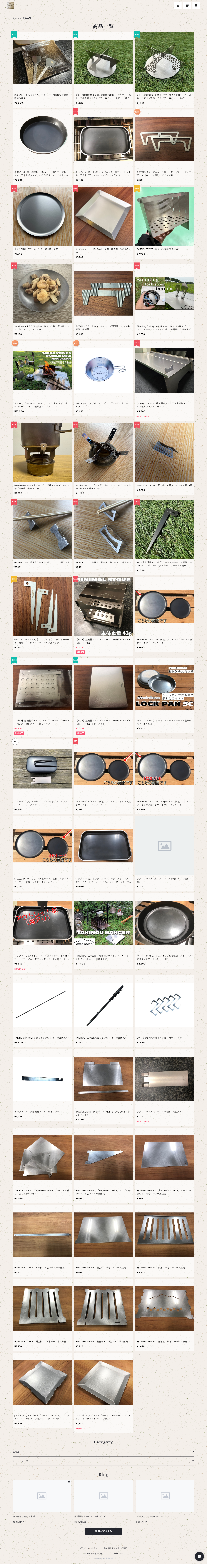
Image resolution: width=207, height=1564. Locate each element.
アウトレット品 (20, 1461)
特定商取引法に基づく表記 (115, 1548)
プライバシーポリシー (89, 1548)
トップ (16, 18)
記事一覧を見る (103, 1531)
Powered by (100, 1558)
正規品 (16, 1451)
